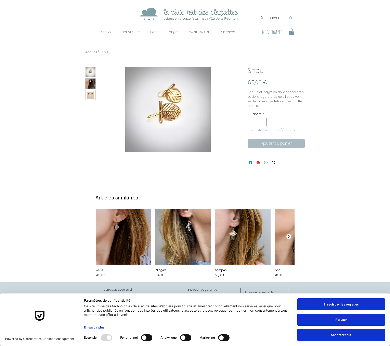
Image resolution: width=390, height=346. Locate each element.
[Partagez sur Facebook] (250, 162)
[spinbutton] (257, 122)
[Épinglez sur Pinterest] (258, 162)
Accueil (91, 52)
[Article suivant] (288, 236)
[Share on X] (273, 162)
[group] (195, 243)
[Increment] (263, 122)
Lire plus (254, 106)
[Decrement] (251, 122)
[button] (130, 32)
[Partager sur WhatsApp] (265, 162)
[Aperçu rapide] (123, 237)
